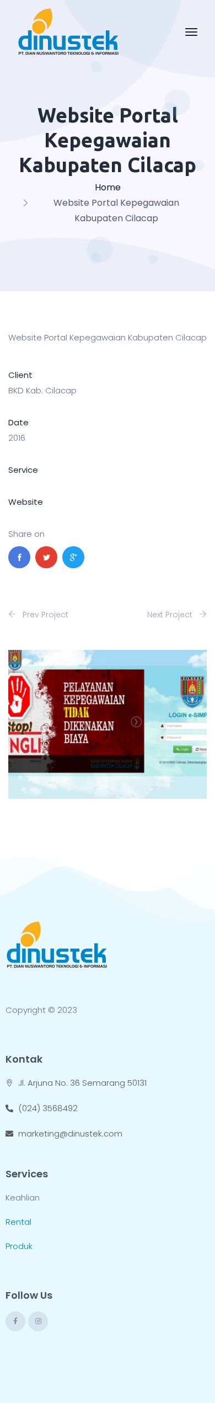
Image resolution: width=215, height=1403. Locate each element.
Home (108, 187)
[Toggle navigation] (191, 32)
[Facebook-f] (15, 1321)
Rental (18, 1222)
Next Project (171, 614)
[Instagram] (38, 1321)
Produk (19, 1246)
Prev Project (44, 614)
